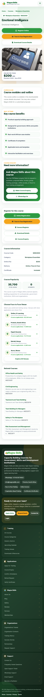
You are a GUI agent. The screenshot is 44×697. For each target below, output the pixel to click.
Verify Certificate (10, 582)
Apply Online (10, 513)
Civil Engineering (12, 386)
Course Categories (10, 537)
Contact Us (34, 513)
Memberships (9, 615)
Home (4, 11)
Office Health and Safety (14, 373)
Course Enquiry (23, 239)
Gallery (7, 603)
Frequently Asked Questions (13, 664)
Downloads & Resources (12, 553)
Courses (10, 11)
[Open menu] (40, 3)
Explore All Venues (22, 359)
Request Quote (22, 513)
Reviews (7, 607)
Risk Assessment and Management (18, 426)
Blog (6, 598)
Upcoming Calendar (11, 545)
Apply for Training (10, 566)
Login (7, 518)
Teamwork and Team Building (16, 400)
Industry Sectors (10, 541)
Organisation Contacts (11, 631)
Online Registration (23, 215)
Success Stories (9, 640)
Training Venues (9, 549)
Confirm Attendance (11, 574)
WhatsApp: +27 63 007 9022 (14, 477)
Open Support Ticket (11, 668)
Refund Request (9, 578)
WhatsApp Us (23, 196)
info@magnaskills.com (12, 482)
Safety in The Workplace (14, 417)
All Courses (8, 533)
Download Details (23, 233)
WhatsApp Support (10, 673)
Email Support (9, 677)
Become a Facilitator (11, 681)
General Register (23, 227)
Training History (9, 636)
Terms (20, 694)
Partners (7, 611)
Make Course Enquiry (23, 190)
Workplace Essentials (22, 11)
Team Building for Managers (15, 409)
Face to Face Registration (23, 36)
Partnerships (8, 644)
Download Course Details (23, 42)
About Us (7, 594)
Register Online (23, 30)
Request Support (10, 648)
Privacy (14, 694)
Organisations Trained (11, 627)
